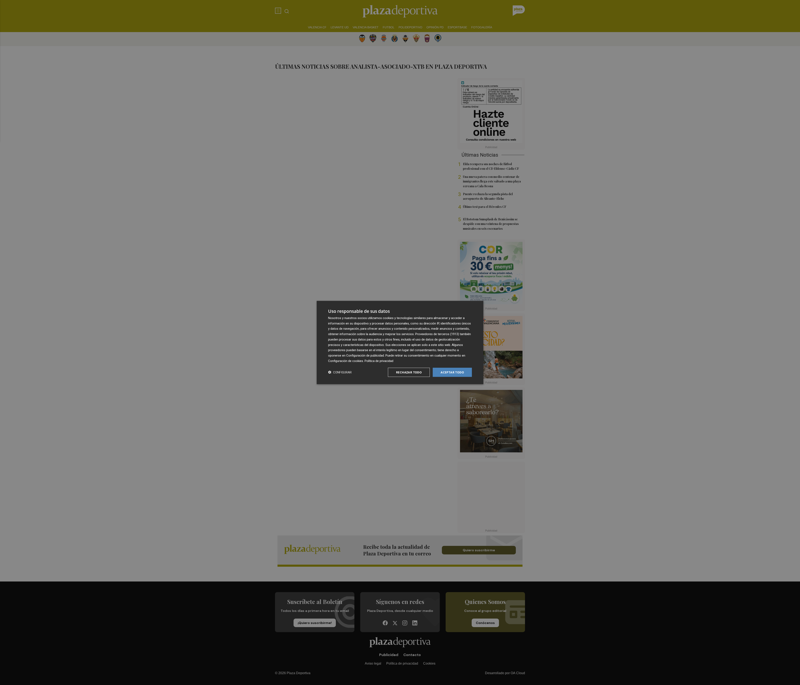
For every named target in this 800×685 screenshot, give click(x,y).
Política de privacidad (379, 361)
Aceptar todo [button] (452, 372)
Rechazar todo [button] (409, 372)
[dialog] (400, 342)
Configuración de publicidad (365, 355)
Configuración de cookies (345, 361)
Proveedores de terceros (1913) (437, 334)
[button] (340, 372)
